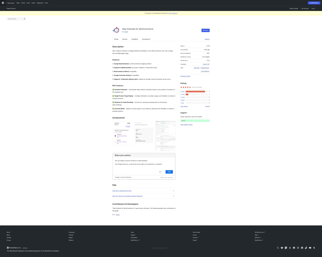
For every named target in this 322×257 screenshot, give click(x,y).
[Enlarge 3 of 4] (173, 123)
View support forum (186, 124)
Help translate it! (173, 13)
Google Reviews (205, 68)
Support (207, 39)
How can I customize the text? (122, 191)
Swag (195, 240)
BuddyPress (259, 240)
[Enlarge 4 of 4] (173, 155)
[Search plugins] (24, 19)
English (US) (206, 64)
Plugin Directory (11, 8)
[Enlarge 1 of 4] (130, 123)
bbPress (258, 237)
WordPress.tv (135, 240)
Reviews (124, 39)
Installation (134, 39)
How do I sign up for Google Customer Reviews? (127, 196)
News (8, 235)
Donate (195, 237)
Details (116, 39)
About (8, 232)
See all (208, 106)
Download (206, 30)
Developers (134, 237)
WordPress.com (260, 232)
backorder (196, 68)
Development (146, 39)
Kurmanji (25, 248)
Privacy (9, 240)
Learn (132, 232)
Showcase (72, 232)
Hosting (9, 237)
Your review (184, 106)
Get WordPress (314, 3)
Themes (71, 235)
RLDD (126, 32)
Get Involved (196, 232)
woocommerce (205, 71)
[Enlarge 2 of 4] (152, 123)
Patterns (71, 240)
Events (195, 235)
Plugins (71, 237)
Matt (257, 235)
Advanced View (185, 76)
